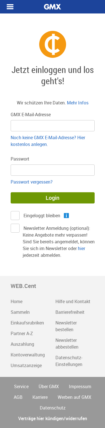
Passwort (20, 159)
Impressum (80, 386)
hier (81, 248)
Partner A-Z (22, 333)
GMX (52, 7)
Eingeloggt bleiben (41, 215)
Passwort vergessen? (32, 182)
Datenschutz (53, 408)
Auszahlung (22, 344)
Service (21, 386)
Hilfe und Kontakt (72, 301)
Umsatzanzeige (26, 365)
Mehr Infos (77, 103)
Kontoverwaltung (28, 355)
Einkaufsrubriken (27, 323)
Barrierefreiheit (70, 312)
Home (16, 301)
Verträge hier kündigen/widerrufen (52, 418)
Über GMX (49, 386)
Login (52, 198)
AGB (18, 397)
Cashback (10, 6)
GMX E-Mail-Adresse (31, 114)
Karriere (40, 397)
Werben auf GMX (74, 397)
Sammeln (20, 312)
